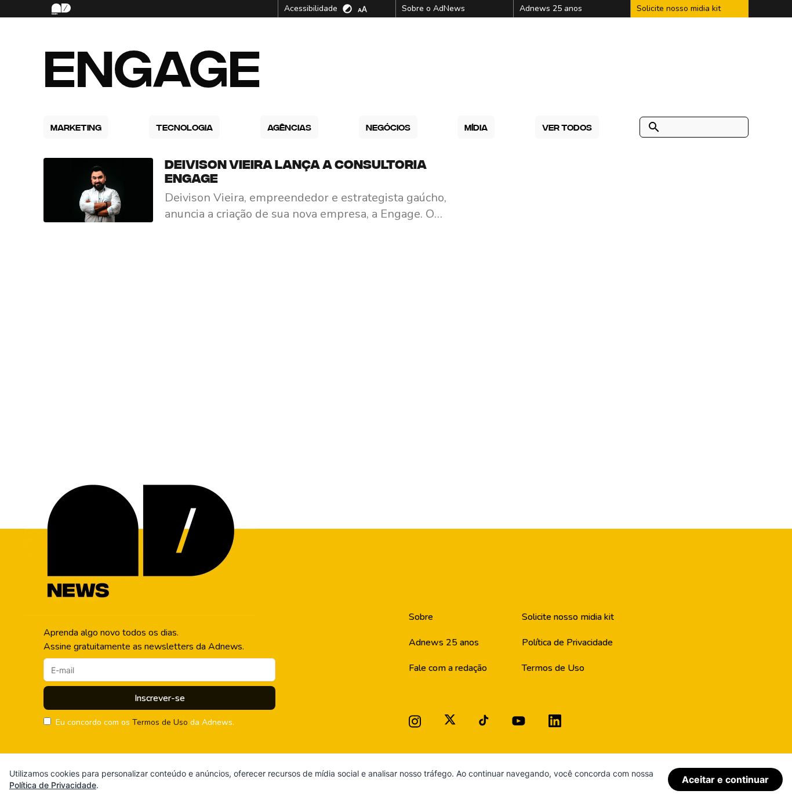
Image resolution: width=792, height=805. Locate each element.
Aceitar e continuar (725, 779)
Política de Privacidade (567, 642)
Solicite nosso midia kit (568, 617)
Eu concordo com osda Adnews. (145, 722)
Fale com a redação (448, 668)
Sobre (421, 617)
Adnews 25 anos (444, 642)
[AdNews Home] (60, 9)
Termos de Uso (160, 722)
